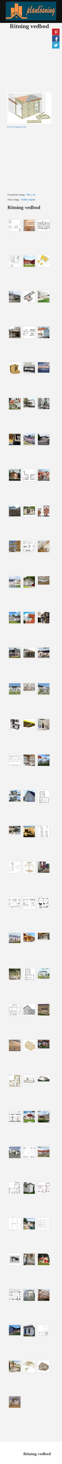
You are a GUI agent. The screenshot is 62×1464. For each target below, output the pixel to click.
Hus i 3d (31, 195)
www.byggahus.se (16, 127)
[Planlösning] (31, 11)
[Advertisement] (31, 62)
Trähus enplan (28, 199)
